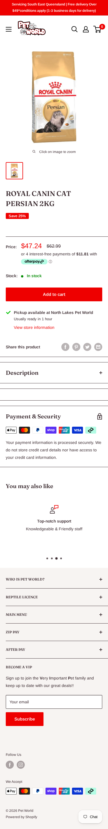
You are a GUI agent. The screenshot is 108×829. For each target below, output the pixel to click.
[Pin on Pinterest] (76, 347)
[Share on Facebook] (65, 347)
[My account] (86, 29)
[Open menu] (9, 29)
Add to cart (54, 294)
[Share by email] (98, 347)
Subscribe (24, 719)
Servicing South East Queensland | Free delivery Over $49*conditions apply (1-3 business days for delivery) (54, 7)
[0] (97, 29)
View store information (34, 327)
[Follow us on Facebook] (10, 765)
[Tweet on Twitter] (87, 347)
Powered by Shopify (21, 817)
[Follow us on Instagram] (21, 765)
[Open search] (74, 29)
